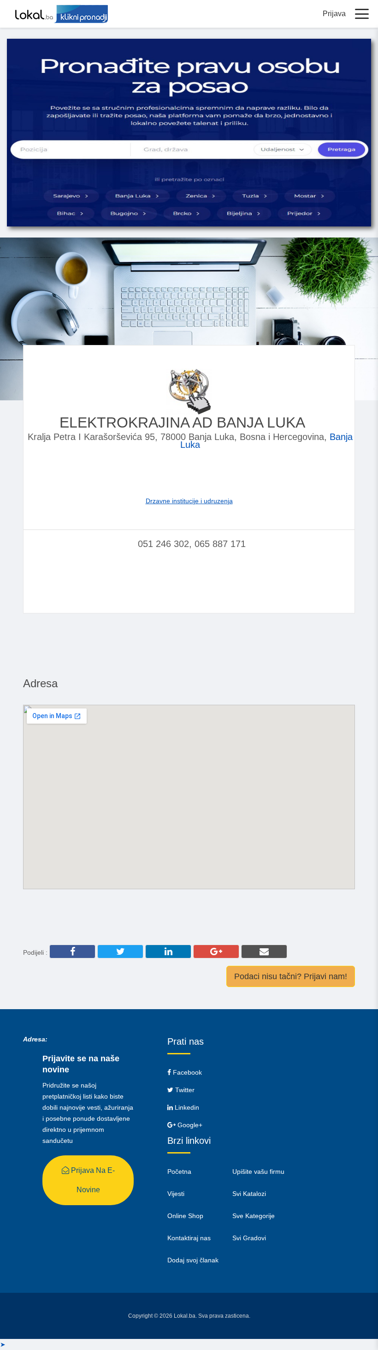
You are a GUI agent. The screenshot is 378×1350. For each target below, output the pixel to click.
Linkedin (186, 1107)
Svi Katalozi (249, 1193)
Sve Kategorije (253, 1215)
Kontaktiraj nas (189, 1238)
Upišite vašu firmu (258, 1171)
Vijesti (175, 1193)
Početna (179, 1171)
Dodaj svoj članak (193, 1260)
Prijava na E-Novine (92, 1180)
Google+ (189, 1125)
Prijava (334, 14)
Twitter (184, 1090)
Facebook (186, 1072)
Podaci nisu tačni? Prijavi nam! (290, 976)
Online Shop (185, 1215)
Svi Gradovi (249, 1238)
